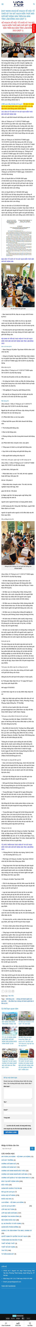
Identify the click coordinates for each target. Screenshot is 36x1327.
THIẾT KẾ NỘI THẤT (8, 1243)
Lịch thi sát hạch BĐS (8, 1206)
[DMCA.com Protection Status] (18, 1316)
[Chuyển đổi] (33, 1206)
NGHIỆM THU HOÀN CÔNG (10, 1216)
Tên (5, 1102)
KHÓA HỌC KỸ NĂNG (8, 1195)
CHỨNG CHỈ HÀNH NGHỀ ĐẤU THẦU (13, 1171)
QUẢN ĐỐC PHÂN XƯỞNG (9, 1227)
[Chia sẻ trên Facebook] (2, 991)
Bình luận (7, 1086)
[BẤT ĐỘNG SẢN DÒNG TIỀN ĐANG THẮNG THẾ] (9, 1016)
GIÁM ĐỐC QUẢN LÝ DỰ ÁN (10, 1188)
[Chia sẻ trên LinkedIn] (12, 991)
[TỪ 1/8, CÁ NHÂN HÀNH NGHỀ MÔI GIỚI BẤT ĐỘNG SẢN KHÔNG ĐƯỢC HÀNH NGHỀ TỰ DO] (9, 1031)
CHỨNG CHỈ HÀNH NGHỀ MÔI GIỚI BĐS (14, 1174)
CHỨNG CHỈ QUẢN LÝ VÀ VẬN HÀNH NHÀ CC (16, 1178)
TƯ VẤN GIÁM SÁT (7, 1254)
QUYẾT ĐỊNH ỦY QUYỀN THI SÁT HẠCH (14, 1236)
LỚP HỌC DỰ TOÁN (7, 1209)
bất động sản (10, 999)
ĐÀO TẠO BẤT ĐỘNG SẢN (10, 1181)
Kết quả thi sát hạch (7, 1192)
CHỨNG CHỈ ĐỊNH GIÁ (8, 1164)
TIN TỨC (11, 996)
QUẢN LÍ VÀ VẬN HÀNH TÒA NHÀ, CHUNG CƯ (16, 1230)
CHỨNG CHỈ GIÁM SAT (8, 1167)
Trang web (7, 1118)
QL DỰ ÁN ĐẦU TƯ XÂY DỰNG (11, 1223)
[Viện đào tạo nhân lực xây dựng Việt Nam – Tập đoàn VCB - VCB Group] (18, 4)
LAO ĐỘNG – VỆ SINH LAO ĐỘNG (12, 1202)
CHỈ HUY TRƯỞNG (7, 1160)
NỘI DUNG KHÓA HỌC (8, 1220)
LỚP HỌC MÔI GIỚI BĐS (9, 1213)
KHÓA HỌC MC (6, 1199)
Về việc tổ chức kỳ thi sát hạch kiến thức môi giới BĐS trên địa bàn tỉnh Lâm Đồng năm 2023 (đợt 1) (17, 106)
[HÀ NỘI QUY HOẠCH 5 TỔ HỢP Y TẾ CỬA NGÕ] (26, 1016)
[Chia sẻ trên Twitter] (6, 991)
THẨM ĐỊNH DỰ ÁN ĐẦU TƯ (10, 1240)
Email (6, 1110)
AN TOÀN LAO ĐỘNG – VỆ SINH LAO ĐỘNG (15, 1156)
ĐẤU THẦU (5, 1185)
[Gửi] (32, 1148)
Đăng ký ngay (34, 28)
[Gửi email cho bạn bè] (9, 991)
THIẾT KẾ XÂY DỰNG (8, 1247)
